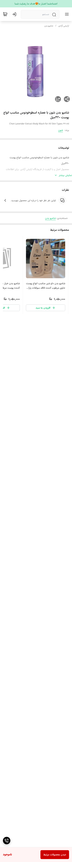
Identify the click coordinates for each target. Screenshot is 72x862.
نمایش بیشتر (65, 175)
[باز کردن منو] (66, 14)
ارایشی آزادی (63, 26)
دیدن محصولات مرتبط (54, 855)
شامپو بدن (48, 26)
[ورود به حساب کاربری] (15, 14)
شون (60, 130)
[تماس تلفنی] (6, 840)
